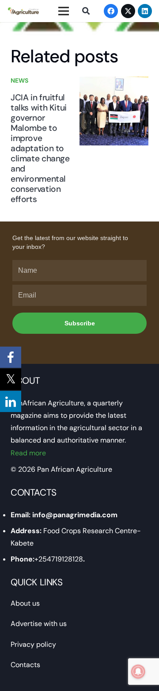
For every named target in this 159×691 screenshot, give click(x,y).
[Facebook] (111, 11)
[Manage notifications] (138, 671)
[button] (85, 11)
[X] (128, 11)
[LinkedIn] (145, 11)
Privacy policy (33, 644)
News (19, 80)
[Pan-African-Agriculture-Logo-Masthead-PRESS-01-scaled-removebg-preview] (23, 11)
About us (25, 603)
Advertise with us (39, 623)
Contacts (25, 664)
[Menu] (64, 11)
